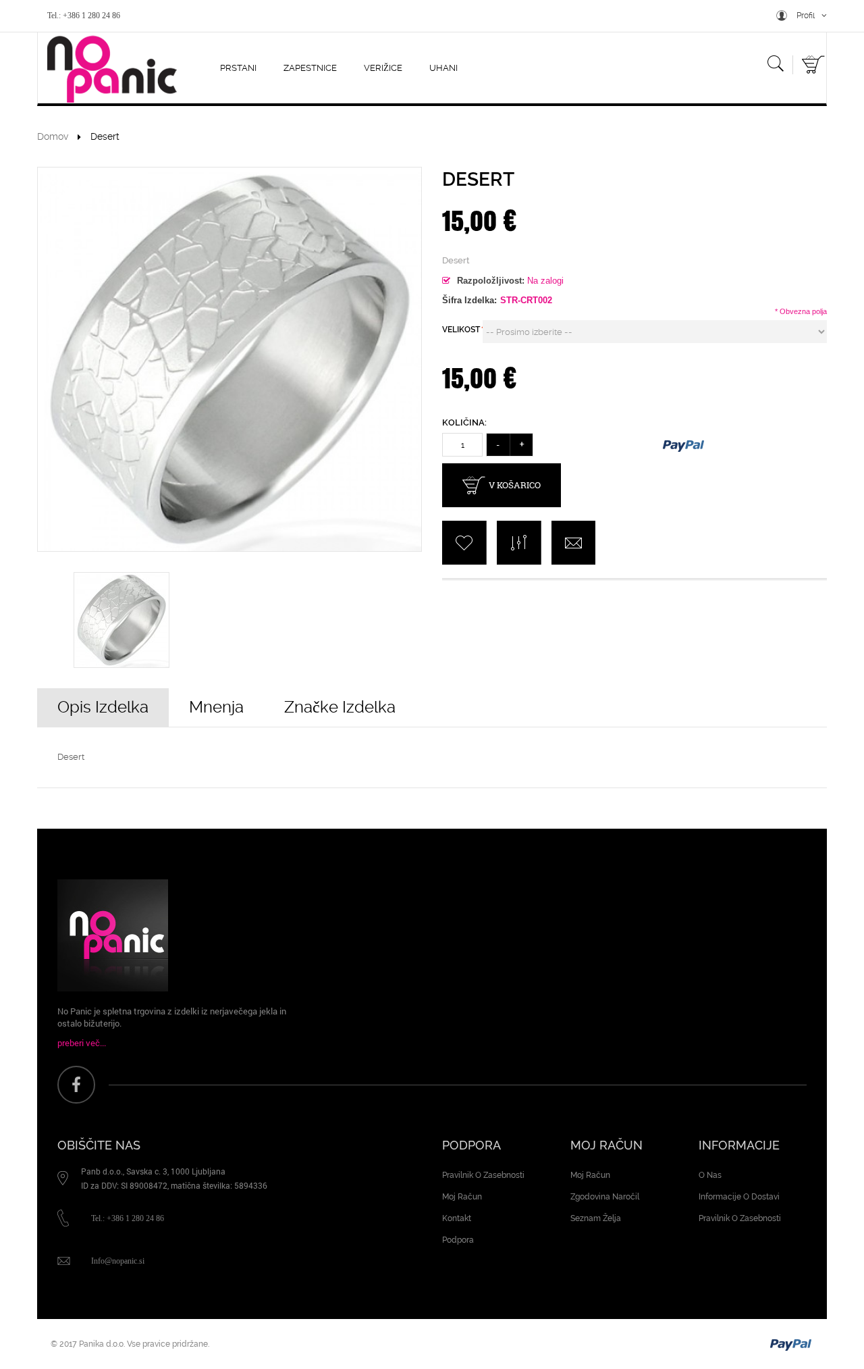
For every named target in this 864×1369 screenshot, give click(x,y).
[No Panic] (108, 68)
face (76, 1085)
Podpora (458, 1240)
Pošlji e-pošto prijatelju (573, 543)
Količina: (464, 422)
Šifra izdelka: (469, 300)
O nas (710, 1175)
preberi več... (81, 1043)
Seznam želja (595, 1218)
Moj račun (462, 1197)
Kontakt (456, 1218)
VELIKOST (462, 329)
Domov (52, 136)
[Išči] (775, 66)
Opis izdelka (102, 707)
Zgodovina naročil (604, 1197)
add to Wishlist (464, 543)
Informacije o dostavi (739, 1197)
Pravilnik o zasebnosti (483, 1175)
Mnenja (216, 707)
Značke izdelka (340, 707)
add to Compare (519, 543)
